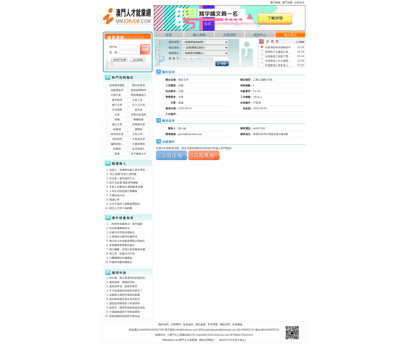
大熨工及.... (138, 99)
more (300, 42)
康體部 (138, 129)
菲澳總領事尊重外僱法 (122, 245)
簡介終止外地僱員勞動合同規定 (127, 240)
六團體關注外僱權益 (120, 257)
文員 (117, 114)
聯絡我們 (225, 324)
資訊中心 (260, 35)
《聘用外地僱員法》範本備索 (125, 223)
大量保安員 (138, 139)
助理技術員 (117, 134)
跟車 (117, 153)
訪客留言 (299, 2)
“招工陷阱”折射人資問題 (122, 174)
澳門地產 (287, 2)
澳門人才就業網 (111, 6)
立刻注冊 (161, 152)
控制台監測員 (138, 114)
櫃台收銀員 (138, 85)
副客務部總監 (117, 85)
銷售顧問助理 (138, 90)
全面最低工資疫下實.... (278, 56)
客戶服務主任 (138, 153)
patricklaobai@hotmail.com (220, 329)
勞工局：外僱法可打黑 (122, 253)
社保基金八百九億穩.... (278, 60)
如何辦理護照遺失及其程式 (124, 299)
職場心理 (114, 199)
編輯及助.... (117, 143)
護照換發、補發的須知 (122, 282)
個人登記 (290, 35)
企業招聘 (229, 35)
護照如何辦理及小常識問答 (124, 303)
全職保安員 (138, 124)
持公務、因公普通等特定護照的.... (128, 277)
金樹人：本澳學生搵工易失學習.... (128, 169)
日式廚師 (117, 109)
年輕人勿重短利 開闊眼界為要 (126, 186)
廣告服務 (200, 324)
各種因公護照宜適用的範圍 (124, 294)
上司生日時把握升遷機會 (123, 191)
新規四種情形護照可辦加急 (124, 316)
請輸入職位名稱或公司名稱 (197, 58)
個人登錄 (145, 49)
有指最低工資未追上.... (278, 65)
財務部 (117, 148)
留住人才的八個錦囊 (120, 208)
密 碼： (114, 52)
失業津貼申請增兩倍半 (278, 47)
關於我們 (163, 324)
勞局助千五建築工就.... (278, 51)
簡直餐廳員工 (138, 95)
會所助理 (117, 99)
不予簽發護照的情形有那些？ (125, 290)
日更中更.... (117, 95)
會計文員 (117, 104)
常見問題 (213, 324)
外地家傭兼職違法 (119, 228)
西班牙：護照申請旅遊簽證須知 (127, 307)
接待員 (138, 109)
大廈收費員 (138, 143)
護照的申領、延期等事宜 (123, 286)
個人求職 (199, 35)
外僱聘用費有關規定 (120, 262)
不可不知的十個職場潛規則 (124, 203)
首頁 (169, 35)
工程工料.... (138, 134)
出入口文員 (138, 104)
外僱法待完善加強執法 (122, 232)
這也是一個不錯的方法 (122, 178)
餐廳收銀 (138, 119)
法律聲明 (176, 324)
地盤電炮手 (117, 90)
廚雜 (117, 119)
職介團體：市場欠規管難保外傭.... (128, 249)
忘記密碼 (138, 59)
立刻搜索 (222, 63)
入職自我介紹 (117, 195)
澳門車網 (275, 2)
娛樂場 (117, 129)
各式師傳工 (138, 148)
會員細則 (188, 324)
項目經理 (117, 139)
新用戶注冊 (119, 59)
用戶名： (114, 46)
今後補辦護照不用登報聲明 (124, 311)
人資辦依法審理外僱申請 (123, 236)
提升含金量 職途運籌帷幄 (123, 182)
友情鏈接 (237, 324)
